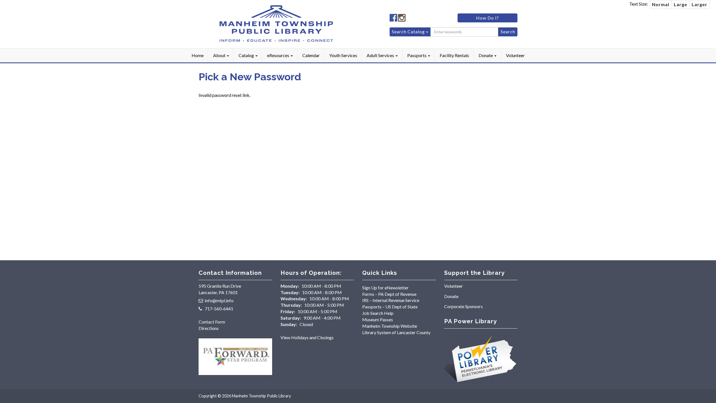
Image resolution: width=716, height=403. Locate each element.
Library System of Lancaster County (396, 332)
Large (680, 4)
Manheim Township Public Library (261, 395)
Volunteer (515, 55)
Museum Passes (377, 319)
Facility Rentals (454, 55)
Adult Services (381, 55)
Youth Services (343, 55)
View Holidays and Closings (307, 337)
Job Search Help (378, 313)
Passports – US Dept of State (390, 306)
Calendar (311, 55)
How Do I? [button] (487, 17)
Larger (699, 4)
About (219, 55)
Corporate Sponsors (463, 306)
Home (198, 55)
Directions (209, 328)
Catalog (247, 55)
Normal (660, 4)
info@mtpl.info (219, 300)
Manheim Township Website (389, 326)
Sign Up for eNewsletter (385, 287)
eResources (278, 55)
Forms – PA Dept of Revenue (389, 294)
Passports (417, 55)
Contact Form (212, 321)
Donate (486, 55)
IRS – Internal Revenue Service (390, 300)
